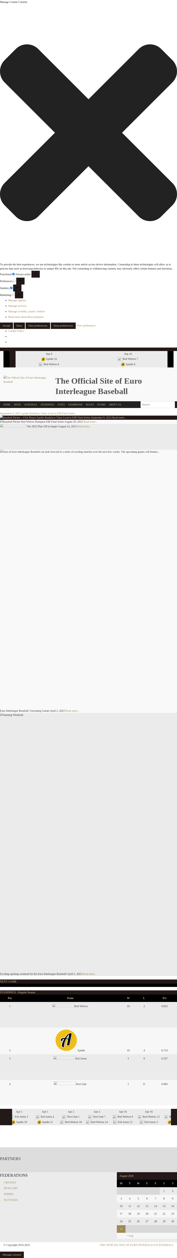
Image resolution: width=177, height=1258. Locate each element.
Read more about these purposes (26, 316)
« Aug (129, 1235)
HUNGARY (11, 1188)
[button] (88, 133)
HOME (7, 404)
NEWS (17, 404)
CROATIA (10, 1182)
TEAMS (101, 404)
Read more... (119, 417)
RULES (90, 404)
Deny (19, 325)
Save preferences (63, 325)
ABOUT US (115, 404)
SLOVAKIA (11, 1199)
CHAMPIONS (75, 404)
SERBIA (9, 1194)
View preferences (37, 325)
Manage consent (12, 1254)
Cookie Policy (16, 330)
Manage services (17, 305)
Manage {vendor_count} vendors (26, 311)
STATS (61, 404)
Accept (6, 325)
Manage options (17, 300)
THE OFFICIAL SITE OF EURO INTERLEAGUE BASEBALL (137, 1244)
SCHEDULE (30, 404)
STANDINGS (47, 404)
